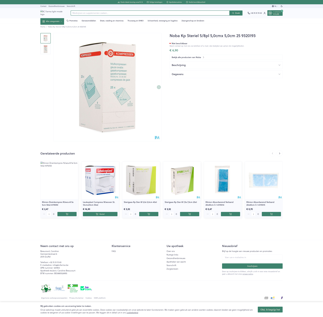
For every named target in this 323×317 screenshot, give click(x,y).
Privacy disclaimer (76, 298)
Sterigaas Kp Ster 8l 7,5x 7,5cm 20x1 (181, 202)
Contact (43, 6)
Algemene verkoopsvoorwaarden (54, 298)
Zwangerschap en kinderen (193, 20)
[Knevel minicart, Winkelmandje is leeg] (270, 13)
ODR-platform (100, 298)
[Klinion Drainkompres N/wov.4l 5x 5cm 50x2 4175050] (59, 180)
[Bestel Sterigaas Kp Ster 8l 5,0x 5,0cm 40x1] (148, 214)
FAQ (114, 251)
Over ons (171, 251)
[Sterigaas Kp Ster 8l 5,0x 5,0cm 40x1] (141, 180)
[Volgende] (159, 87)
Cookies (89, 298)
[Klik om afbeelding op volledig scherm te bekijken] (107, 87)
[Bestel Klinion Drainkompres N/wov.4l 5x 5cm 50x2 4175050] (67, 214)
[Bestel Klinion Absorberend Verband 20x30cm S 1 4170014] (230, 214)
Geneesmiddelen (89, 20)
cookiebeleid (132, 312)
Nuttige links (172, 254)
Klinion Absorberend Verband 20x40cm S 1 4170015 (260, 203)
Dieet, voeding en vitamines (112, 20)
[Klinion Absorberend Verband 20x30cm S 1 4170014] (223, 180)
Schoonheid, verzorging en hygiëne (163, 20)
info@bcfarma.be (60, 265)
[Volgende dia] (280, 153)
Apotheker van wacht (176, 261)
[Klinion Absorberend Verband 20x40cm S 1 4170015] (263, 180)
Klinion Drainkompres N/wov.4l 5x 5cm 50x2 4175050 (57, 203)
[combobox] (150, 13)
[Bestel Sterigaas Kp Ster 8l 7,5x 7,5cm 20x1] (189, 214)
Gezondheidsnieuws (56, 6)
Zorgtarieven (172, 268)
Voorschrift (71, 6)
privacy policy (248, 274)
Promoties (73, 20)
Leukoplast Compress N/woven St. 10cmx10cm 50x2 (99, 203)
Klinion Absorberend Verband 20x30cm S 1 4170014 (219, 203)
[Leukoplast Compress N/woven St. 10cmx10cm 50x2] (100, 180)
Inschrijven (252, 266)
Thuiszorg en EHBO (136, 20)
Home (42, 26)
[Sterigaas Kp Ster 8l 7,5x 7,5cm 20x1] (182, 180)
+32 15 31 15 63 (55, 262)
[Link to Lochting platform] (281, 297)
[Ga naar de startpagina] (53, 13)
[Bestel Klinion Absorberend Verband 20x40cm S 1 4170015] (271, 214)
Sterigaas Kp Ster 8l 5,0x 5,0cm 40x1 (140, 202)
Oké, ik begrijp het (270, 309)
